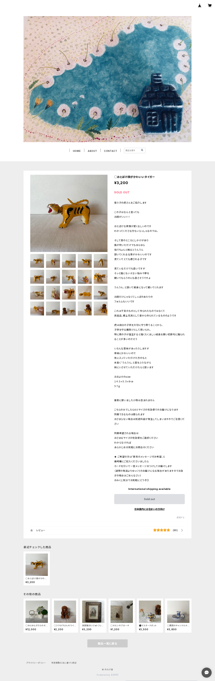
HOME (77, 151)
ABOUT (92, 151)
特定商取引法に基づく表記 (64, 663)
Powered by (104, 675)
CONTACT (110, 151)
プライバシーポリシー (36, 663)
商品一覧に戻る (107, 643)
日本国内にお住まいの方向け (149, 509)
